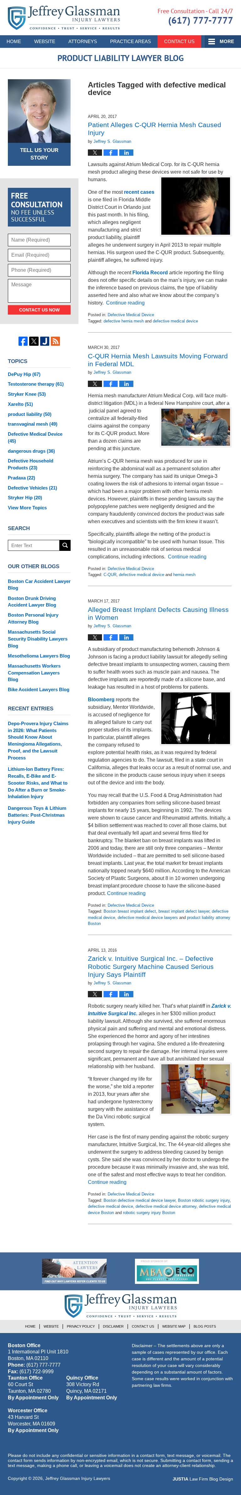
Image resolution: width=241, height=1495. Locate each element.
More (227, 41)
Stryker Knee (27, 394)
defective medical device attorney (166, 1206)
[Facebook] (23, 341)
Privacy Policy (81, 1326)
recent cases (139, 192)
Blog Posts (205, 1326)
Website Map (173, 1326)
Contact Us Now (39, 309)
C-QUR (110, 574)
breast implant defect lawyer (183, 911)
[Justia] (44, 341)
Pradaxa (21, 477)
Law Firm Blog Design (203, 1478)
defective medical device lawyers (148, 917)
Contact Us (179, 41)
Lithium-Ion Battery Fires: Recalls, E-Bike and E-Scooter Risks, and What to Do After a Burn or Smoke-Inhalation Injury (37, 782)
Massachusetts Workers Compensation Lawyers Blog (34, 672)
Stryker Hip (25, 497)
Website (44, 41)
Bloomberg (101, 699)
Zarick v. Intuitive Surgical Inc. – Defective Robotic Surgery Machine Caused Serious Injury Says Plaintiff (151, 966)
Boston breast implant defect (130, 911)
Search (65, 545)
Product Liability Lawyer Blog (64, 18)
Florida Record (150, 272)
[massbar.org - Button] (167, 1271)
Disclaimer (113, 1326)
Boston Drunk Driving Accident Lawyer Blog (32, 602)
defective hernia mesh (124, 321)
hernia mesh (184, 574)
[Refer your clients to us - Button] (74, 1271)
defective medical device (175, 321)
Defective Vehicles (32, 487)
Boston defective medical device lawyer (139, 1200)
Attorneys (82, 41)
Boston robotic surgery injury (204, 1200)
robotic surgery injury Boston (149, 1212)
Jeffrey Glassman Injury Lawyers (77, 1478)
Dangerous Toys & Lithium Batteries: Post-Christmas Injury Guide (37, 815)
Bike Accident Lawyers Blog (38, 689)
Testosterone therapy (36, 384)
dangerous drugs (31, 451)
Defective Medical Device (131, 314)
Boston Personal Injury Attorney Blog (33, 618)
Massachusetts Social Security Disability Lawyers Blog (37, 638)
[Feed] (55, 341)
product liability (29, 414)
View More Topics (27, 507)
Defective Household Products (30, 464)
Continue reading (125, 302)
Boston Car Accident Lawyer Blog (39, 585)
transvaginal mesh (32, 424)
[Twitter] (33, 341)
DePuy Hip (24, 374)
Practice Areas (130, 41)
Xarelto (20, 404)
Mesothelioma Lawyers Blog (39, 655)
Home (14, 41)
